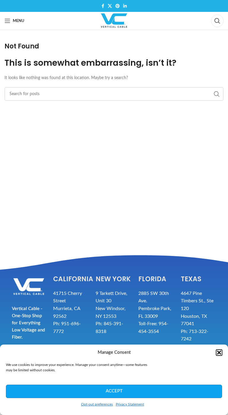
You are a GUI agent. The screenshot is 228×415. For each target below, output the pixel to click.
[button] (219, 353)
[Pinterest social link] (117, 6)
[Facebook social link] (103, 6)
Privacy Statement (130, 404)
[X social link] (110, 6)
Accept (114, 391)
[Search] (217, 21)
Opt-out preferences (97, 404)
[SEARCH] (217, 94)
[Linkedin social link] (125, 6)
